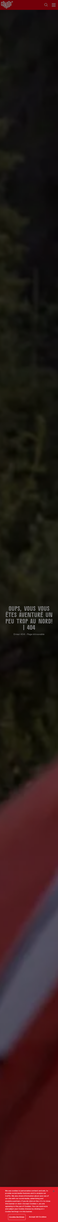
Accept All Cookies (37, 1217)
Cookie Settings (16, 1217)
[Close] (54, 1191)
